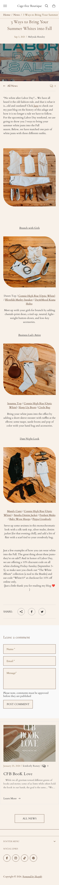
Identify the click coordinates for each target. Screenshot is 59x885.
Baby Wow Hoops (19, 519)
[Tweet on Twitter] (42, 611)
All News (12, 86)
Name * (11, 649)
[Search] (46, 5)
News (16, 15)
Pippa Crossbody (41, 519)
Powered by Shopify (32, 876)
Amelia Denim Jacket (25, 515)
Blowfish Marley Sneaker (19, 300)
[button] (27, 808)
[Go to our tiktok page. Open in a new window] (24, 858)
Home (6, 15)
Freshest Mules (47, 515)
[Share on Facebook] (31, 611)
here (36, 106)
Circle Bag (44, 407)
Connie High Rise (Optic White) (36, 296)
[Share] (21, 611)
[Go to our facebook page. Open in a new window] (6, 858)
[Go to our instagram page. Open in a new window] (15, 858)
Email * (11, 661)
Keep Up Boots (27, 407)
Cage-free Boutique (29, 6)
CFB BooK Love (17, 774)
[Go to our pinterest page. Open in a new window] (33, 858)
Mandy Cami (14, 511)
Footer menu (11, 841)
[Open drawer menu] (5, 5)
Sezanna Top (14, 403)
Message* (12, 673)
